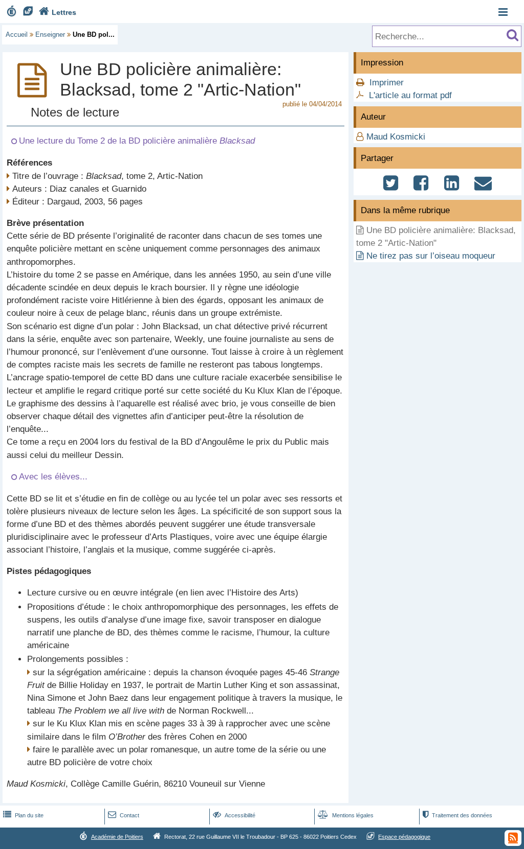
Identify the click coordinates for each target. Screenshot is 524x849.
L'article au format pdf (410, 95)
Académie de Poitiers (117, 837)
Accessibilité (234, 815)
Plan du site (23, 815)
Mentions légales (346, 815)
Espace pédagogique (404, 837)
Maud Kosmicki (395, 137)
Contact (123, 815)
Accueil (17, 34)
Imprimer (386, 82)
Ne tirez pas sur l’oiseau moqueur (430, 256)
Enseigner (50, 34)
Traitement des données (457, 815)
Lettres (57, 12)
